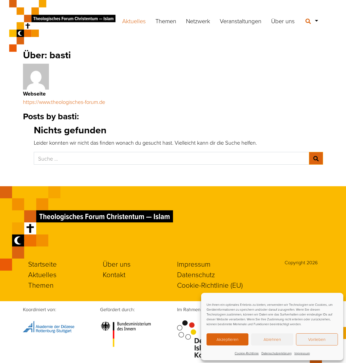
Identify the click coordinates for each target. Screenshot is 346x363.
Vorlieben (316, 339)
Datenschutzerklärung (276, 353)
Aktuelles (134, 21)
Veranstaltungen (240, 21)
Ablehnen (272, 339)
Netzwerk (198, 21)
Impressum (302, 353)
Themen (165, 21)
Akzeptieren (227, 339)
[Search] (316, 158)
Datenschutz (196, 274)
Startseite (42, 264)
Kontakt (114, 274)
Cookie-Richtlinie (247, 353)
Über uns (283, 21)
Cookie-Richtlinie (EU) (210, 285)
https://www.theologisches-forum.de (64, 102)
